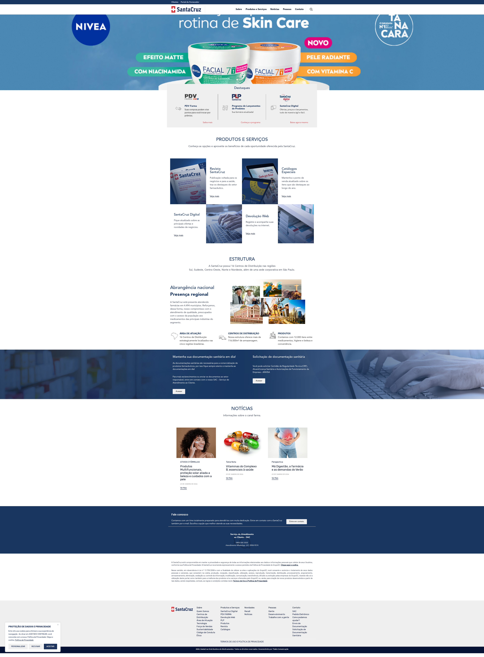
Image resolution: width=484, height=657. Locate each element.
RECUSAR (36, 646)
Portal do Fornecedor (190, 2)
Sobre (239, 9)
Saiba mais (207, 123)
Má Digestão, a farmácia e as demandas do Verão (288, 468)
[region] (32, 637)
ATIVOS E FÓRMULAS (190, 462)
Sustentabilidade (205, 629)
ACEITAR (50, 646)
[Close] (57, 624)
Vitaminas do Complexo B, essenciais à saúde (241, 468)
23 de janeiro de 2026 (188, 484)
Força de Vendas (204, 626)
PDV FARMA (226, 614)
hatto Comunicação (280, 649)
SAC (294, 611)
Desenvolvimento (276, 614)
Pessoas (287, 9)
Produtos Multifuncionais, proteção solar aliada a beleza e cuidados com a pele (196, 473)
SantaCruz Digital (229, 611)
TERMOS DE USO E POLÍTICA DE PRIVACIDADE (242, 642)
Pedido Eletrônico (300, 614)
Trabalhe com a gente (278, 617)
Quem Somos (203, 611)
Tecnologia (202, 623)
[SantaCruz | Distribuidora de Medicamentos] (186, 9)
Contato (299, 9)
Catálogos (225, 629)
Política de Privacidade (24, 640)
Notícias (274, 9)
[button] (183, 488)
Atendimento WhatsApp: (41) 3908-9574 (242, 545)
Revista (224, 626)
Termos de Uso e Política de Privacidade (250, 581)
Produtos (225, 623)
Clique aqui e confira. (289, 565)
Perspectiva (277, 462)
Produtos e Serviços (256, 9)
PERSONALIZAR (18, 646)
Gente (271, 611)
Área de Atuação (205, 620)
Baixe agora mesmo (299, 123)
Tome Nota (231, 462)
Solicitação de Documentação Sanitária (299, 632)
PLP (222, 620)
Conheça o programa (250, 123)
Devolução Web (228, 617)
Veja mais (214, 196)
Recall (247, 611)
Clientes (174, 2)
